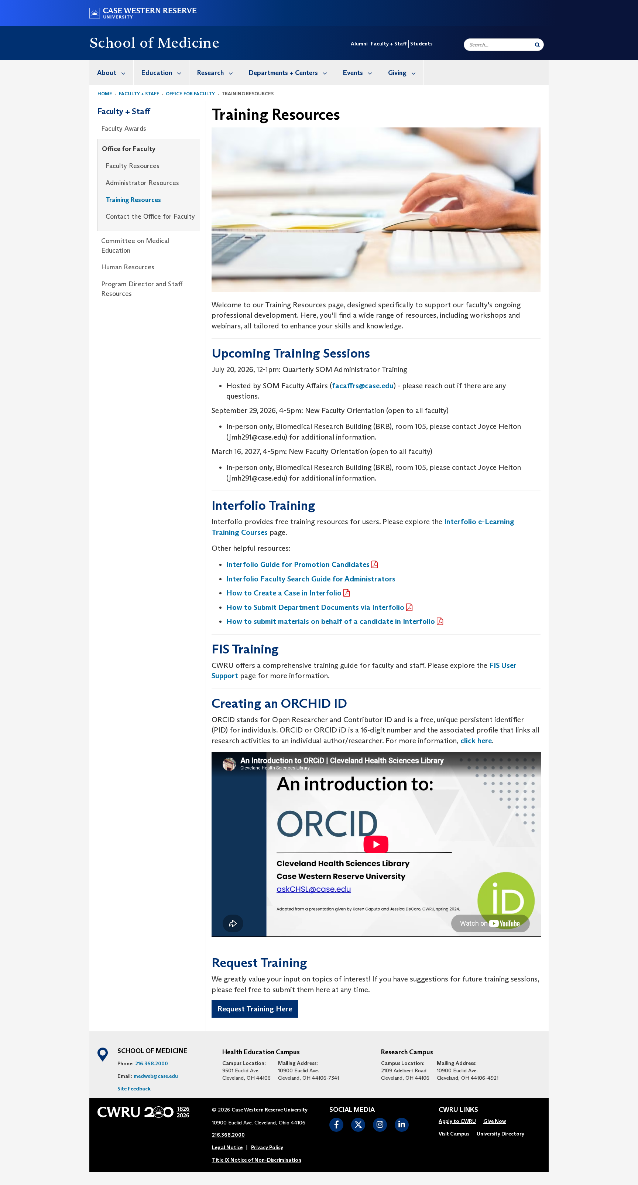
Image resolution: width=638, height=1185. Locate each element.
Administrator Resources (142, 183)
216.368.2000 (151, 1063)
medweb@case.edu (156, 1076)
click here (475, 740)
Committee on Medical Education (135, 246)
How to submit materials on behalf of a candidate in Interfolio (330, 621)
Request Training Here (254, 1008)
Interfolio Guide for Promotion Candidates (298, 564)
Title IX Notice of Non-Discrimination (256, 1160)
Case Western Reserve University (269, 1109)
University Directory (500, 1133)
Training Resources (133, 200)
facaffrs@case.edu (363, 385)
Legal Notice (227, 1147)
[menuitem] (111, 72)
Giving (397, 73)
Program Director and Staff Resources (141, 289)
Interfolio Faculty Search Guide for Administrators (310, 578)
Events (353, 73)
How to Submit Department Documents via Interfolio (315, 607)
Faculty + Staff (389, 43)
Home (104, 93)
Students (421, 43)
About (106, 73)
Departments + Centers (283, 73)
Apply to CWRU (457, 1121)
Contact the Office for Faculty (150, 216)
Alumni (359, 43)
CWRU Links (458, 1110)
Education (156, 73)
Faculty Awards (123, 128)
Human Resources (127, 267)
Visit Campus (454, 1133)
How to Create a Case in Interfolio (284, 592)
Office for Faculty (190, 93)
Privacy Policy (267, 1147)
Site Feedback (134, 1088)
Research (210, 73)
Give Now (494, 1121)
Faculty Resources (133, 166)
